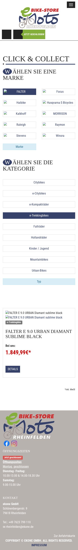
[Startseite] (39, 17)
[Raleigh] (19, 124)
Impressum (39, 545)
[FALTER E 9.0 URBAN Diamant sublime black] (39, 317)
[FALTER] (19, 91)
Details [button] (13, 369)
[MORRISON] (58, 113)
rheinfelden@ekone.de (20, 527)
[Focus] (58, 91)
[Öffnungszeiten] (18, 34)
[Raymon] (58, 124)
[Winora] (58, 136)
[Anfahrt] (6, 34)
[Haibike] (19, 102)
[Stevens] (19, 136)
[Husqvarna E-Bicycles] (58, 102)
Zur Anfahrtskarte (64, 536)
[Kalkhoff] (19, 113)
